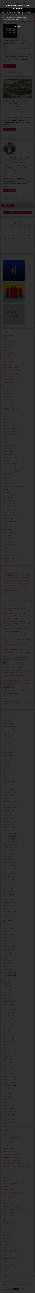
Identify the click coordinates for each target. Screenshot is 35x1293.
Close (17, 26)
